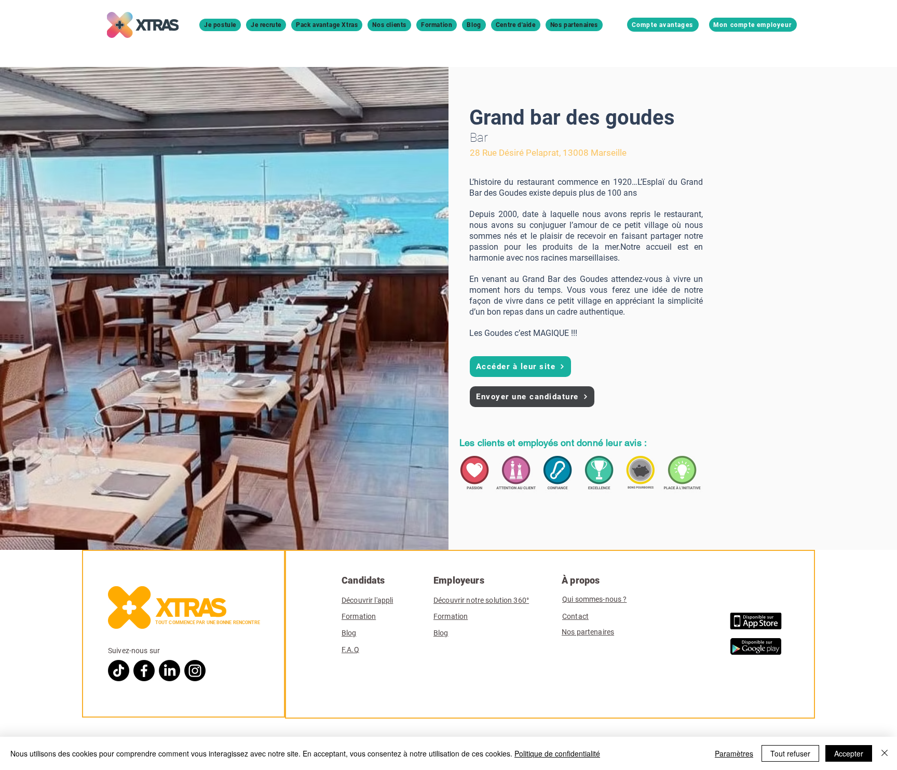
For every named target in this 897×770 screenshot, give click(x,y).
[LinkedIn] (169, 670)
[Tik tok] (118, 670)
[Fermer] (884, 753)
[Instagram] (195, 670)
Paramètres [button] (734, 753)
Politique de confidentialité (557, 753)
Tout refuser (790, 753)
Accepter (848, 753)
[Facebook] (144, 670)
